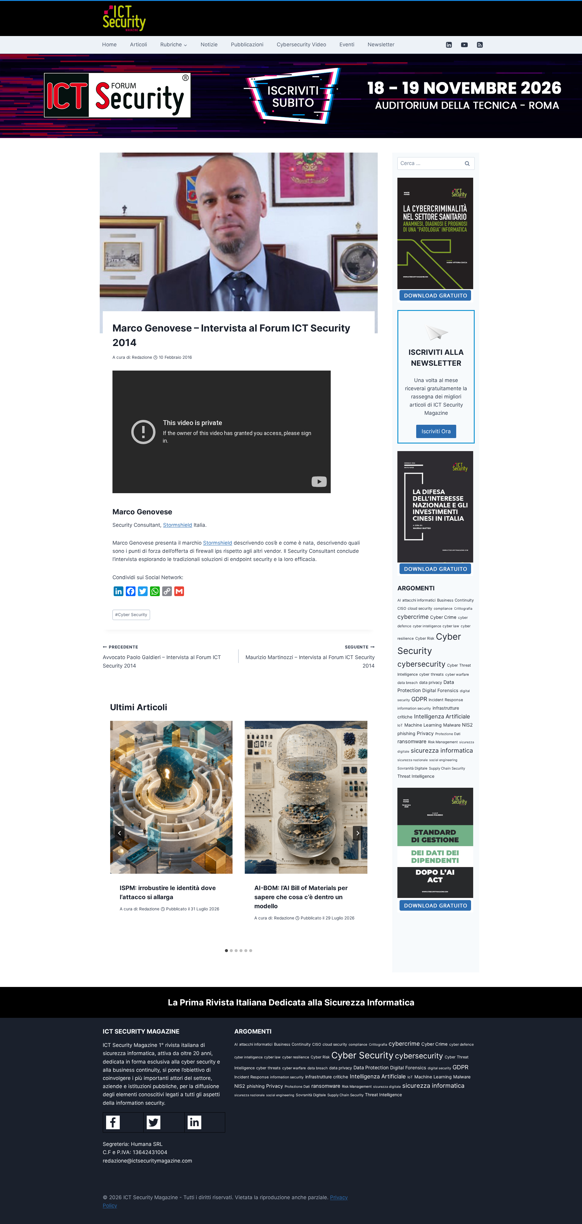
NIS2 (467, 725)
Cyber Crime (443, 617)
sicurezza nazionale (412, 760)
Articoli (138, 44)
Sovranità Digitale (412, 768)
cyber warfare (457, 674)
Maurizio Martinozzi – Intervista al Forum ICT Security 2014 (310, 657)
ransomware (411, 741)
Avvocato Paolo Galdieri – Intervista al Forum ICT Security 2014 (162, 657)
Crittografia (463, 608)
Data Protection (371, 1068)
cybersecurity (421, 663)
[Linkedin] (449, 44)
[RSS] (480, 44)
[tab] (226, 950)
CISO (401, 608)
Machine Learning (423, 725)
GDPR (419, 699)
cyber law (451, 626)
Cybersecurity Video (301, 44)
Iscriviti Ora (436, 431)
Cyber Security (131, 614)
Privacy (425, 733)
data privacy (430, 682)
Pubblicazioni (247, 44)
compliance (443, 608)
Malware (451, 724)
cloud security (420, 608)
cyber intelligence (427, 626)
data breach (407, 682)
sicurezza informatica (442, 750)
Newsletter (381, 44)
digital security (439, 1068)
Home (109, 44)
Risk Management (443, 742)
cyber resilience (295, 1057)
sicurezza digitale (387, 1087)
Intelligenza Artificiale (442, 716)
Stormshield (177, 525)
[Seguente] (358, 833)
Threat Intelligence (415, 776)
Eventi (347, 44)
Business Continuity (455, 600)
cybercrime (413, 616)
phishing (406, 733)
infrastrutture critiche (326, 1077)
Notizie (209, 44)
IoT (400, 725)
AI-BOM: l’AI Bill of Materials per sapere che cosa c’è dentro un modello (301, 897)
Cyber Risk (424, 638)
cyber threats (431, 674)
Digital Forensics (440, 690)
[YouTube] (464, 44)
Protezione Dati (447, 734)
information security (414, 708)
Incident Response (446, 700)
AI (399, 600)
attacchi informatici (419, 600)
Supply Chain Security (447, 768)
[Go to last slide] (120, 833)
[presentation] (171, 797)
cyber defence (461, 1044)
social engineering (443, 760)
